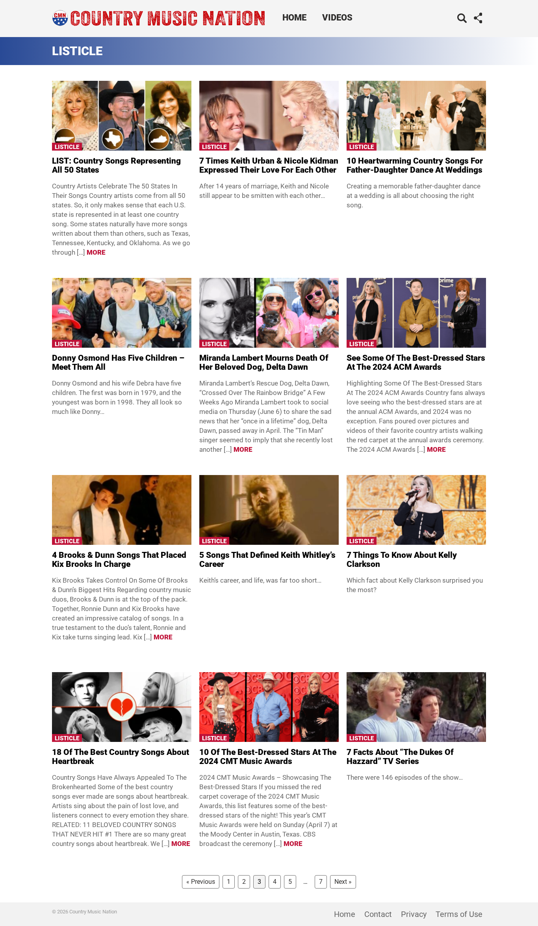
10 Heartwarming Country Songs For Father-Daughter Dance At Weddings (415, 165)
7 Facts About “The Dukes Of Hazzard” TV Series (400, 756)
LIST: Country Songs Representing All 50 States (116, 165)
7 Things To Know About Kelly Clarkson (402, 559)
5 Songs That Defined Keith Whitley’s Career (267, 559)
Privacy (414, 914)
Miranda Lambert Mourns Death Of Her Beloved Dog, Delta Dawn (263, 362)
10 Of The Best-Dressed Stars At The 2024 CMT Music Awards (267, 756)
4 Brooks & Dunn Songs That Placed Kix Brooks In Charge (119, 559)
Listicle (67, 147)
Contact (378, 914)
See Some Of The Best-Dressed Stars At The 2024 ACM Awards (416, 362)
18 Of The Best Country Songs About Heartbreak (120, 756)
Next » (343, 881)
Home (294, 17)
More (96, 252)
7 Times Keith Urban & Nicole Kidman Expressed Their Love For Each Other (268, 165)
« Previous (200, 881)
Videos (337, 17)
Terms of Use (459, 914)
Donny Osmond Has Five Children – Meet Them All (118, 362)
